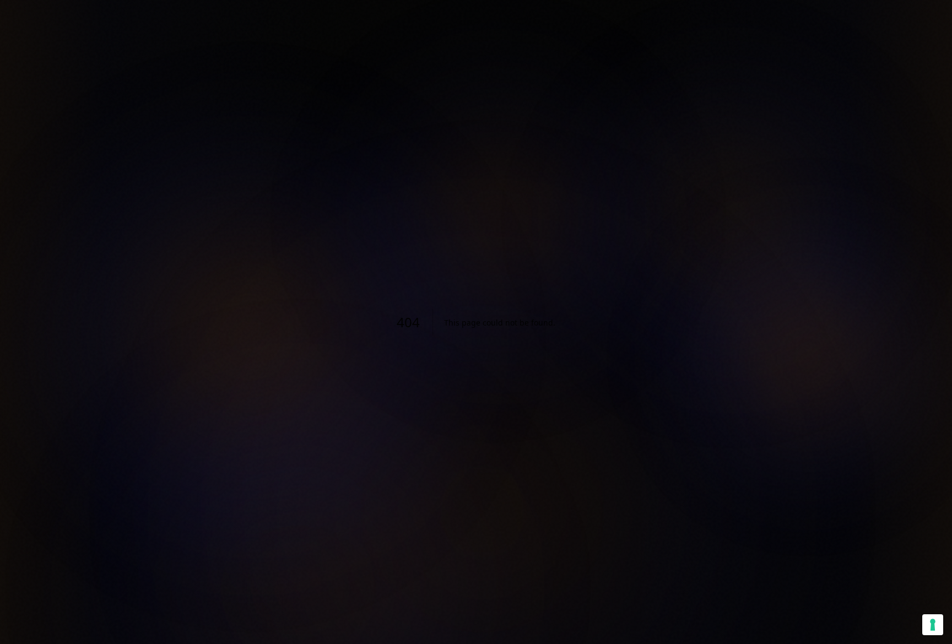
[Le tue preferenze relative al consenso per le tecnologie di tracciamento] (932, 624)
